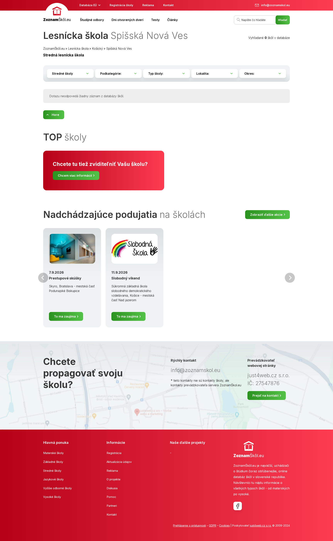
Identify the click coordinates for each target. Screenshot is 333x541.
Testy (155, 20)
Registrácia (114, 453)
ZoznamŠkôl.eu (54, 48)
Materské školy (53, 453)
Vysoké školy (52, 497)
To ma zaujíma (65, 316)
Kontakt (168, 5)
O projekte (113, 479)
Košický (97, 48)
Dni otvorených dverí (127, 20)
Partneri (112, 506)
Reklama (148, 5)
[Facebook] (237, 506)
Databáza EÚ (88, 5)
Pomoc (111, 497)
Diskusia (112, 488)
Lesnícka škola (78, 48)
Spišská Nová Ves (119, 48)
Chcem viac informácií (75, 175)
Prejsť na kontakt (265, 395)
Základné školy (53, 462)
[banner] (57, 13)
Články (172, 20)
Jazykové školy (53, 479)
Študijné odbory (92, 20)
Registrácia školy (121, 5)
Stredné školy (52, 470)
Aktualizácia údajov (119, 462)
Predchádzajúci (43, 278)
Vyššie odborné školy (57, 488)
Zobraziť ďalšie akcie (266, 215)
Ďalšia (290, 278)
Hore (55, 115)
